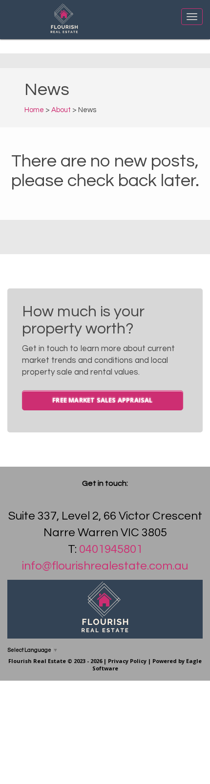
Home (34, 110)
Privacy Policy (127, 661)
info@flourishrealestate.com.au (105, 566)
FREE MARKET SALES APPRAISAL (102, 400)
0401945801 (111, 549)
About (61, 110)
